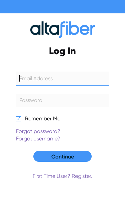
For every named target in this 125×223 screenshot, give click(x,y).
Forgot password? (38, 131)
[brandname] (62, 31)
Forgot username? (38, 138)
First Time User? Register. (62, 176)
